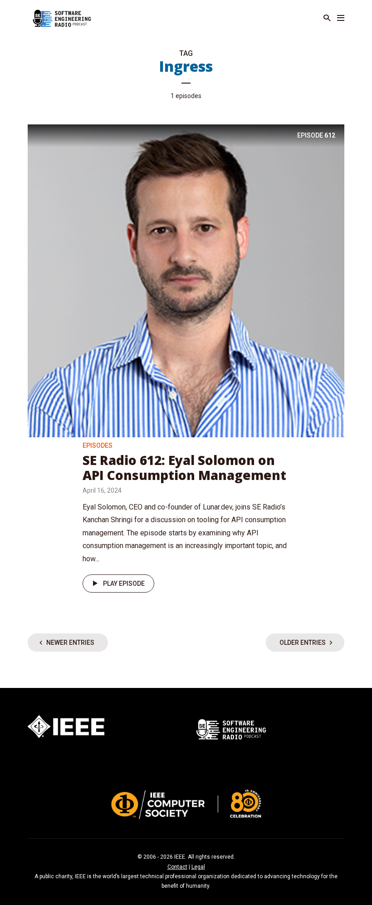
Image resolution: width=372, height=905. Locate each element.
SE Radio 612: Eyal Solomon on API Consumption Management (184, 467)
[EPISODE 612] (186, 280)
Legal (198, 867)
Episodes (98, 445)
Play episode (124, 583)
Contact (177, 867)
